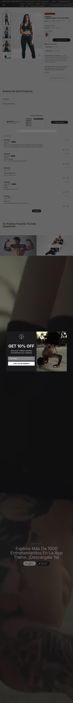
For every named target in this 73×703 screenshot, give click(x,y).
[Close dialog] (65, 333)
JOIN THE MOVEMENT (21, 364)
